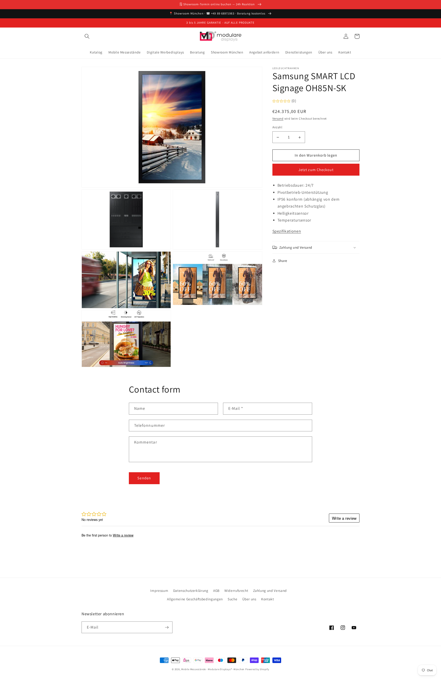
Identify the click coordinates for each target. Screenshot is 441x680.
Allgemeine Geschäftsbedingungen (195, 599)
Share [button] (282, 260)
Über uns (249, 599)
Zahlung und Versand (270, 590)
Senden (144, 477)
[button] (87, 36)
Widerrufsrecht (236, 590)
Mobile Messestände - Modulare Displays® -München (212, 669)
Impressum (159, 590)
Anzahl (277, 127)
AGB (216, 590)
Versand (277, 119)
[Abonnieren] (166, 627)
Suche (232, 599)
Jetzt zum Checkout (316, 169)
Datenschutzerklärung (190, 590)
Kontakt (267, 599)
